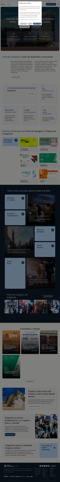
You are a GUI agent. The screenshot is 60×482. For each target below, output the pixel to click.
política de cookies (37, 19)
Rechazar (30, 23)
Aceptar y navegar (23, 23)
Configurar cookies (37, 23)
